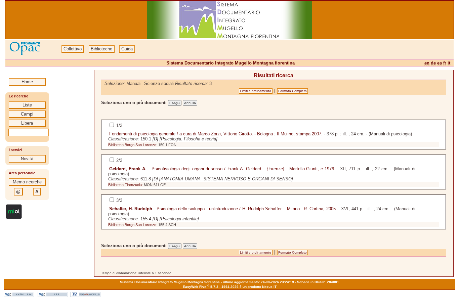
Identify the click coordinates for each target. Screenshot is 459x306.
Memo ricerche (27, 181)
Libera (27, 123)
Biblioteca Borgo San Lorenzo (132, 145)
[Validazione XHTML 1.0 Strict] (19, 295)
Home (27, 81)
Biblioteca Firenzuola (125, 185)
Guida (127, 48)
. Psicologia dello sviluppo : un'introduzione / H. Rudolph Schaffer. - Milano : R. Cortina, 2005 (222, 208)
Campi (27, 114)
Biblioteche (101, 48)
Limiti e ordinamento (255, 91)
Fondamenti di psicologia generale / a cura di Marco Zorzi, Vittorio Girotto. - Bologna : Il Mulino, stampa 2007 (215, 133)
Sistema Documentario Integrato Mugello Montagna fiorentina (230, 62)
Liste (27, 104)
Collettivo (73, 48)
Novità (27, 158)
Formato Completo (292, 91)
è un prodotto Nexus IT (258, 287)
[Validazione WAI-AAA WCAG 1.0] (85, 295)
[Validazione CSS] (53, 295)
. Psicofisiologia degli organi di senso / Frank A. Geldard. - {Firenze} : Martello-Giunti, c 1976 (221, 168)
